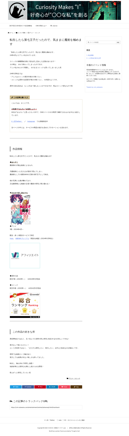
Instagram (31, 121)
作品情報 (90, 55)
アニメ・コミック (35, 32)
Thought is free (75, 431)
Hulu (11, 238)
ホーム (11, 32)
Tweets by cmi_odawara (94, 87)
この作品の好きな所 (93, 58)
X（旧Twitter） (17, 121)
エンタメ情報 (21, 32)
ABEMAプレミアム (22, 238)
